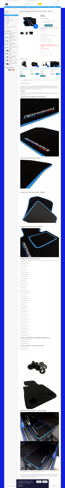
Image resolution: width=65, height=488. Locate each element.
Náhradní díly (8, 21)
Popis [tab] (21, 80)
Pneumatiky (7, 28)
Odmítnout (39, 481)
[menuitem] (6, 7)
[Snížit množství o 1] (43, 26)
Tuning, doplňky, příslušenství (10, 15)
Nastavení (20, 485)
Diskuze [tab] (31, 80)
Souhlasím (45, 481)
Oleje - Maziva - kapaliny (9, 20)
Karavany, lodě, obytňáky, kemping (11, 26)
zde (29, 483)
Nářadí (7, 24)
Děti (6, 25)
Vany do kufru (8, 19)
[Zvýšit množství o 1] (43, 24)
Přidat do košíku (49, 25)
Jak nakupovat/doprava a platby (31, 0)
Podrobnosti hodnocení (30, 12)
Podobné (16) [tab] (26, 80)
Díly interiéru (7, 17)
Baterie (7, 13)
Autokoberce (7, 16)
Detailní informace (43, 50)
